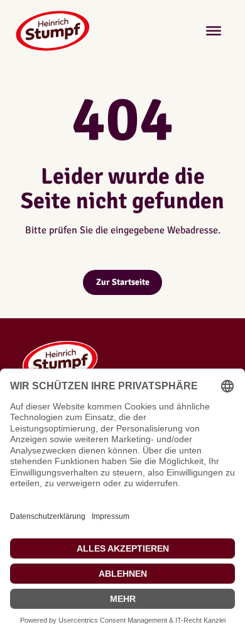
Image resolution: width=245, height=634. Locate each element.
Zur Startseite (123, 282)
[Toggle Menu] (213, 30)
